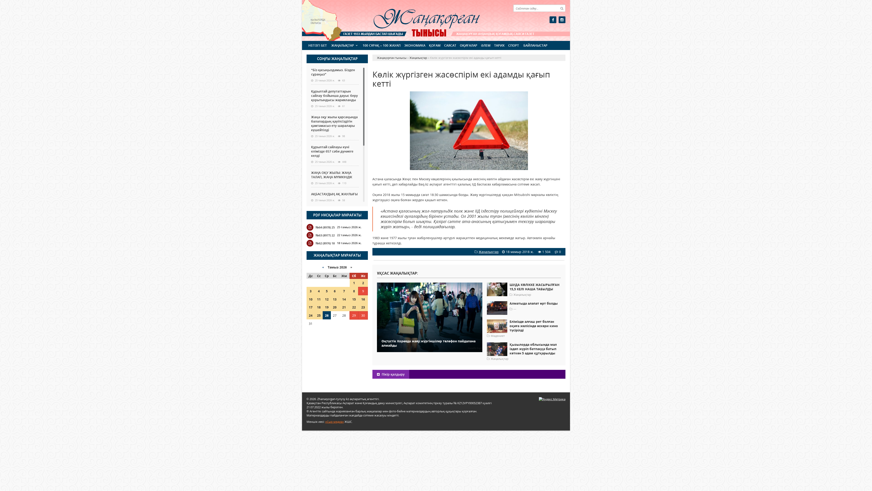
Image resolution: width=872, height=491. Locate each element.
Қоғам (435, 45)
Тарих (499, 45)
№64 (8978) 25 (325, 227)
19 (327, 307)
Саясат (450, 45)
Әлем (485, 45)
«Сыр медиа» (334, 422)
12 (327, 299)
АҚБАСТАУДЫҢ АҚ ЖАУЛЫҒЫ (334, 194)
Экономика (414, 45)
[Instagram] (562, 19)
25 (319, 315)
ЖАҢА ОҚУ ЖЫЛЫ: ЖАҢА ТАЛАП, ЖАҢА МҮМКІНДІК (331, 174)
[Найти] (561, 8)
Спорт (513, 45)
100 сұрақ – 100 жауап (382, 45)
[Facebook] (553, 19)
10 (310, 299)
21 (344, 307)
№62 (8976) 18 (325, 243)
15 (354, 299)
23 (363, 307)
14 (344, 299)
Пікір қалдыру (393, 374)
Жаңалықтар (342, 45)
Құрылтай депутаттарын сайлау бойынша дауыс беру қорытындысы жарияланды (334, 95)
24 (310, 315)
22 (354, 307)
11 (319, 299)
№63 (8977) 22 (325, 235)
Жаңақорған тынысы (420, 20)
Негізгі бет (317, 45)
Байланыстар (535, 45)
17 (310, 307)
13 (335, 299)
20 (335, 307)
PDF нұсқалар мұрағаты (337, 215)
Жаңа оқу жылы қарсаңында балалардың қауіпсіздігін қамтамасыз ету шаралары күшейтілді (334, 123)
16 (363, 299)
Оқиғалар (468, 45)
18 (319, 307)
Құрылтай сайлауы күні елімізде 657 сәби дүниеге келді (332, 151)
